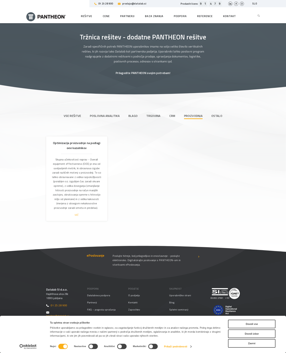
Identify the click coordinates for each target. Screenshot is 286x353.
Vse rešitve (72, 116)
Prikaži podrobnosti (175, 346)
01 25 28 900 (105, 3)
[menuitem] (256, 16)
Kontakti (133, 302)
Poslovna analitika (104, 116)
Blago (133, 116)
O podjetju (134, 295)
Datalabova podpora (98, 295)
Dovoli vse (252, 324)
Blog (171, 302)
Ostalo (216, 116)
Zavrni (251, 343)
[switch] (93, 346)
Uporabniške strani (180, 295)
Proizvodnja (193, 116)
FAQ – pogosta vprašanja (101, 309)
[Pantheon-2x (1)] (46, 16)
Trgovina (153, 116)
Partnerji (92, 302)
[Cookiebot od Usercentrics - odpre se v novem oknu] (28, 346)
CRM (172, 116)
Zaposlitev (134, 309)
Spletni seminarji (179, 309)
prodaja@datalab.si (134, 3)
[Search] (256, 16)
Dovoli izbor (252, 333)
